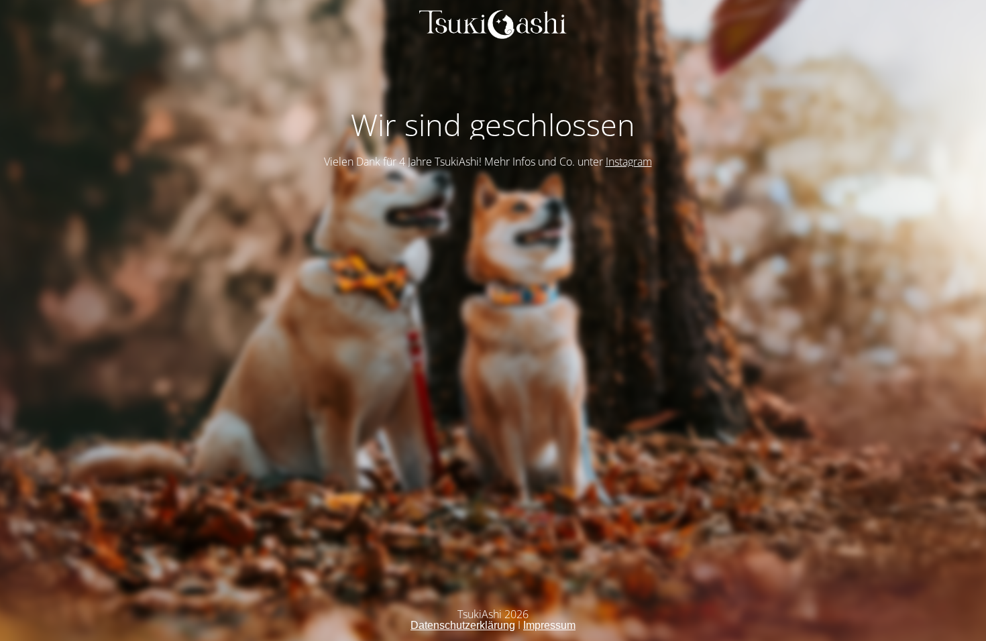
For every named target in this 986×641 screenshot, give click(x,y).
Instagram (629, 161)
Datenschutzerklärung (462, 625)
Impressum (549, 625)
